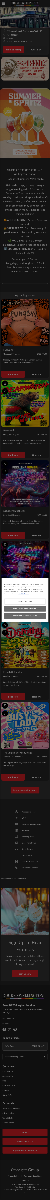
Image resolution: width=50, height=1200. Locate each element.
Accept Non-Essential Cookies (25, 616)
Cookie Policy (23, 594)
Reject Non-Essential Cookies (25, 608)
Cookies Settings (25, 601)
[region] (25, 600)
